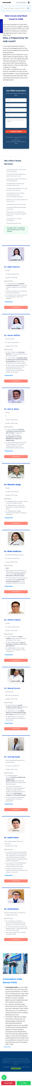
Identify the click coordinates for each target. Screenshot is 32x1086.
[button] (4, 1077)
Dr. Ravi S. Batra (11, 409)
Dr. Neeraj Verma (12, 688)
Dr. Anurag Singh (12, 757)
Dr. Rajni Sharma (12, 267)
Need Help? (8, 1083)
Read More (9, 302)
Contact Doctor (16, 307)
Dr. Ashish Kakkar (12, 620)
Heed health (6, 2)
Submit (16, 131)
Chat (24, 1083)
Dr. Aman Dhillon (12, 335)
